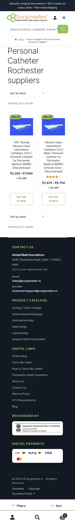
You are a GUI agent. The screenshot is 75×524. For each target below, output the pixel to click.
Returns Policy (21, 393)
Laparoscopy (20, 333)
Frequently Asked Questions (30, 374)
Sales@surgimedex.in (26, 280)
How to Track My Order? (27, 368)
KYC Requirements (24, 400)
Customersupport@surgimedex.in (35, 290)
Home (21, 39)
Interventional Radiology (27, 314)
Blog (15, 406)
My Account (12, 517)
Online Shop (19, 356)
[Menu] (63, 17)
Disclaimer (18, 488)
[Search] (63, 29)
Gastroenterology (23, 320)
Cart (58, 514)
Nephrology (19, 326)
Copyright (34, 488)
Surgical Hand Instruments (28, 339)
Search (37, 517)
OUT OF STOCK (22, 199)
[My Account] (55, 18)
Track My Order (22, 362)
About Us (18, 381)
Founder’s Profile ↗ (23, 493)
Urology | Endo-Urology (27, 307)
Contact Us (19, 387)
